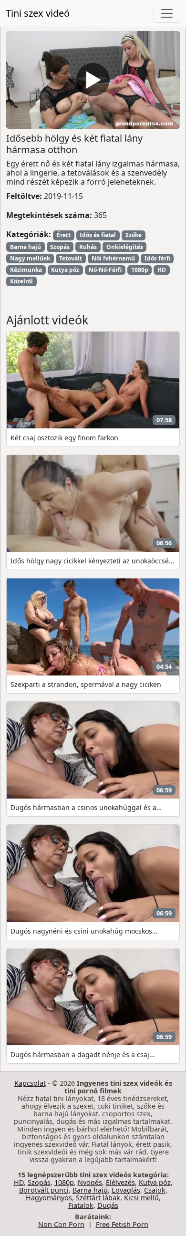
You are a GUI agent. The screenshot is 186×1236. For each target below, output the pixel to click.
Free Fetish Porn (122, 1224)
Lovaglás (126, 1189)
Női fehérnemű (113, 258)
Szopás (60, 247)
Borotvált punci (44, 1189)
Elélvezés (120, 1182)
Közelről (21, 281)
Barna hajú (25, 247)
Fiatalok (80, 1205)
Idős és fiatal (98, 235)
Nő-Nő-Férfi (105, 270)
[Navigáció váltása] (167, 13)
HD (161, 270)
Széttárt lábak (98, 1197)
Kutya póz (65, 270)
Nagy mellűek (30, 258)
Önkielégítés (124, 247)
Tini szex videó (38, 13)
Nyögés (90, 1182)
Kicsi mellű (141, 1197)
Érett (64, 235)
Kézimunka (26, 270)
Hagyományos (49, 1197)
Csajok (154, 1189)
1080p (139, 270)
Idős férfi (157, 258)
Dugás (107, 1205)
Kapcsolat (30, 1083)
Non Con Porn (61, 1224)
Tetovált (70, 258)
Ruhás (88, 247)
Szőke (133, 235)
